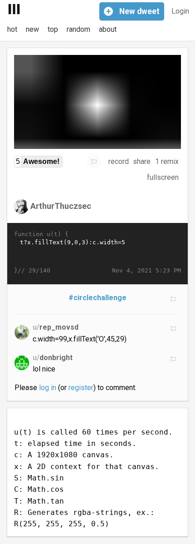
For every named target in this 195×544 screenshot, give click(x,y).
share (142, 161)
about (108, 29)
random (78, 29)
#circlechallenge (97, 297)
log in (47, 387)
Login (180, 11)
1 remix (167, 161)
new (32, 29)
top (53, 29)
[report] (94, 161)
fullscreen (163, 177)
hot (12, 29)
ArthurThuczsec (60, 205)
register (80, 387)
